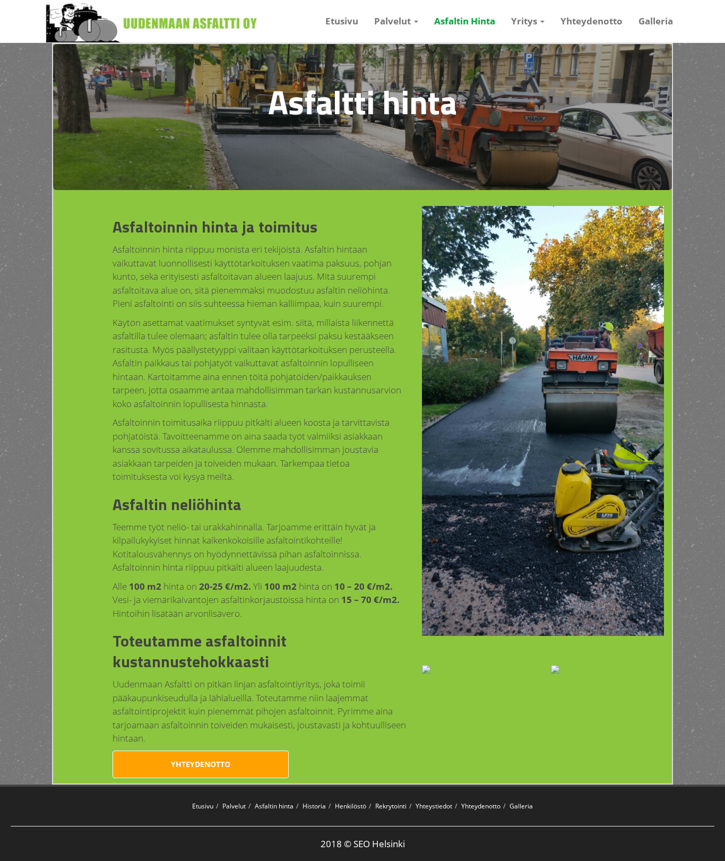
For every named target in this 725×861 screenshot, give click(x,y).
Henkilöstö (350, 806)
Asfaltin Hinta (468, 20)
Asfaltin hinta (274, 806)
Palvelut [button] (393, 21)
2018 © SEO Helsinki (363, 844)
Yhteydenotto (591, 21)
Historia (314, 806)
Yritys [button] (525, 21)
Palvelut (234, 806)
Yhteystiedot (434, 806)
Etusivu (341, 21)
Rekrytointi (391, 806)
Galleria (655, 21)
